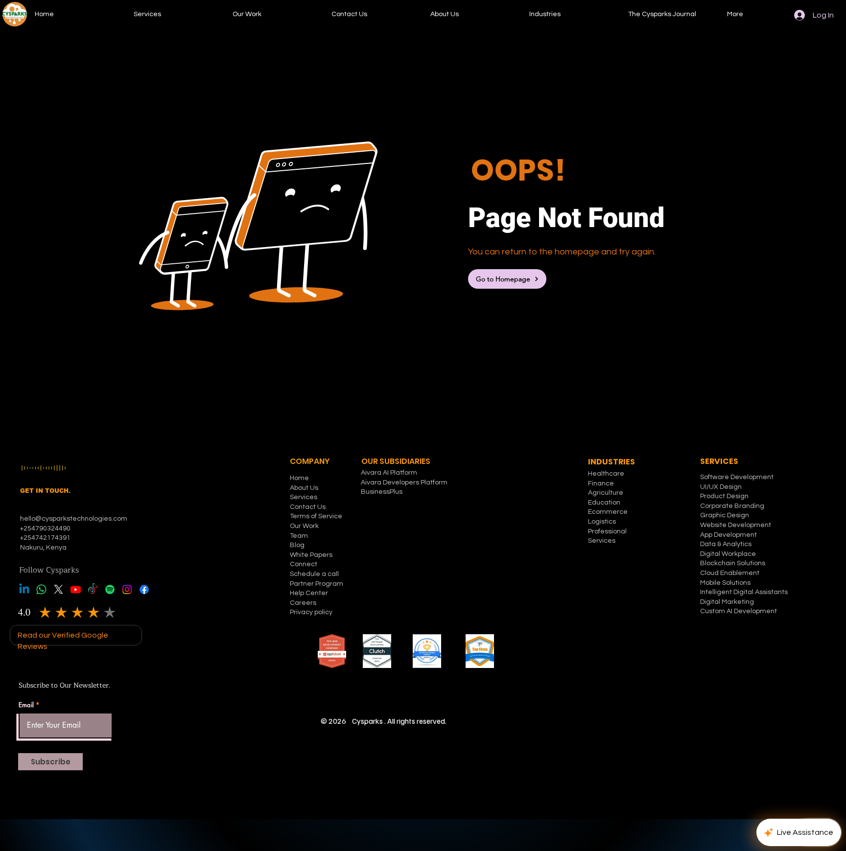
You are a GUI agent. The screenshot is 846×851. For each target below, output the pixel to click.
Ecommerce (608, 511)
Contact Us (308, 507)
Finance (601, 483)
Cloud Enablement (729, 573)
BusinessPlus (381, 491)
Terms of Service (316, 516)
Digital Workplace (728, 554)
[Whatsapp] (41, 589)
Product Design (724, 496)
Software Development (737, 477)
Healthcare (606, 473)
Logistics (602, 521)
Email (26, 705)
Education (604, 502)
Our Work (304, 526)
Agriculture (605, 492)
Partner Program (316, 583)
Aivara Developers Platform (404, 482)
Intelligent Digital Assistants (744, 592)
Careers (303, 602)
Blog (297, 545)
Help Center (309, 593)
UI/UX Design (721, 486)
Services (303, 497)
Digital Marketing (727, 601)
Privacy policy (311, 612)
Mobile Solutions (725, 582)
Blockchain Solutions (732, 563)
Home (299, 478)
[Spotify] (110, 589)
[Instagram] (127, 589)
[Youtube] (76, 589)
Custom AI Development (738, 611)
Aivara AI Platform (389, 472)
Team (299, 535)
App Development (728, 534)
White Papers (311, 555)
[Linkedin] (24, 589)
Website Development (735, 525)
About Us (304, 487)
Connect (303, 564)
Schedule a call (314, 574)
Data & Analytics (726, 544)
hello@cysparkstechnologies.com (74, 518)
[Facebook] (144, 589)
